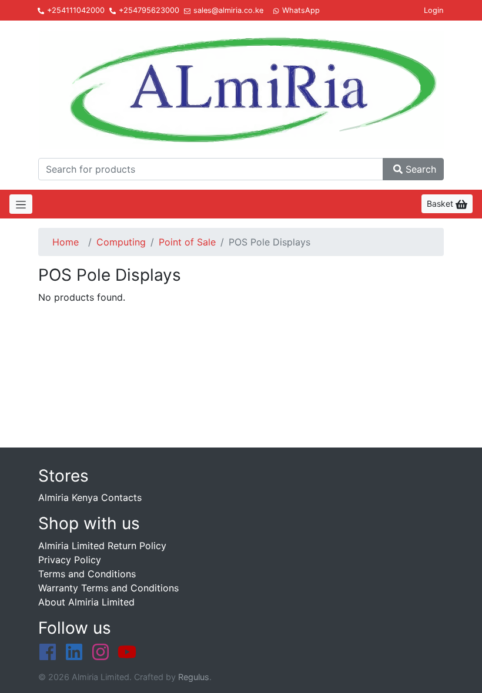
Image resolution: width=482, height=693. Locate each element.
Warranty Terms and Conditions (108, 588)
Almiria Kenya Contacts (90, 497)
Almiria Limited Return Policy (102, 545)
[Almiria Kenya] (241, 87)
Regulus (193, 677)
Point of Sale (187, 242)
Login (433, 10)
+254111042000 (76, 10)
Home (65, 242)
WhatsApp (301, 10)
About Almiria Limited (86, 602)
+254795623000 (149, 10)
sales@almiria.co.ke (228, 10)
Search (421, 169)
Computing (121, 242)
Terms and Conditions (87, 574)
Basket (441, 203)
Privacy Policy (69, 560)
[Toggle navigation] (20, 204)
